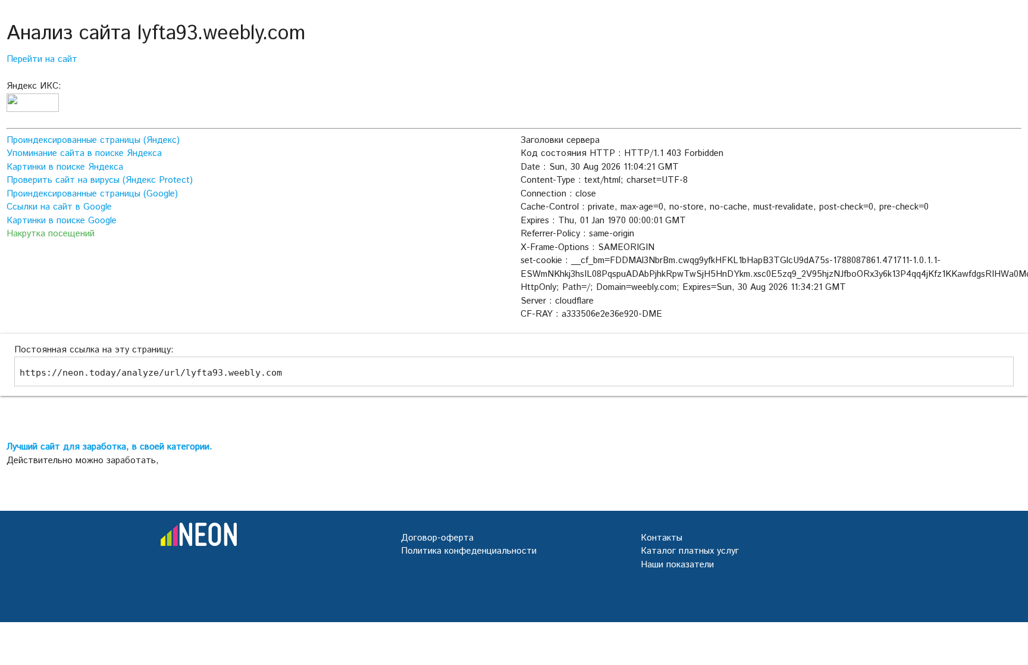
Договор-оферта (437, 538)
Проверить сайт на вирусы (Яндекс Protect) (100, 180)
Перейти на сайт (42, 59)
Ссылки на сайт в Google (59, 207)
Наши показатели (677, 564)
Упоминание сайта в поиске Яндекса (84, 153)
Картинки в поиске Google (62, 220)
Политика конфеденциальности (469, 551)
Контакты (661, 538)
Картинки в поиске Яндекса (65, 167)
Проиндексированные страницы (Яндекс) (93, 140)
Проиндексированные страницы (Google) (92, 194)
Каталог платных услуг (690, 551)
